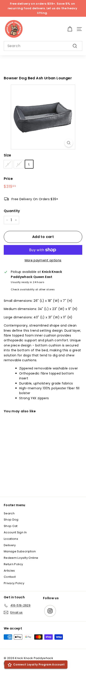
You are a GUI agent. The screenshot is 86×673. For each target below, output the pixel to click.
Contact (10, 577)
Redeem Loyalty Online (21, 558)
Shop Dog (11, 519)
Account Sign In (15, 532)
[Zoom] (69, 143)
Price (8, 178)
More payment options (43, 260)
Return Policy (13, 564)
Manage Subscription (20, 551)
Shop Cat (11, 526)
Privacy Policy (14, 583)
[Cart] (70, 29)
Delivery (10, 545)
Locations (11, 539)
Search (9, 513)
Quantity (12, 211)
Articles (9, 570)
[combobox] (43, 46)
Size (7, 155)
